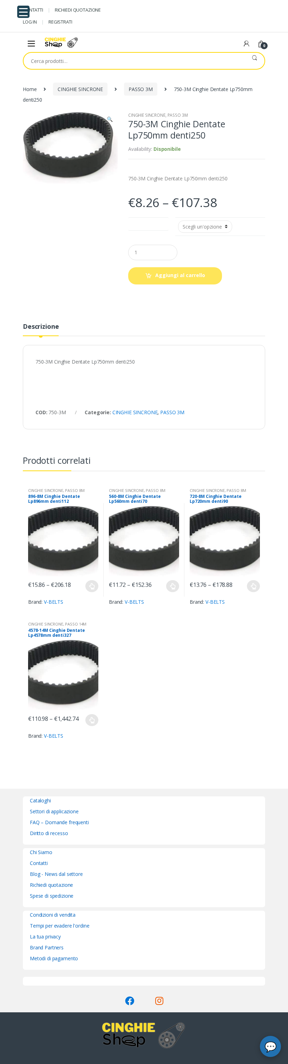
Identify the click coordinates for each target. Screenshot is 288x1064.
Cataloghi (40, 800)
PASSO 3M (141, 89)
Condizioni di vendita (53, 914)
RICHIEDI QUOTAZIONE (78, 10)
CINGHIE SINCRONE (80, 89)
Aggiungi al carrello (180, 275)
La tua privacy (45, 936)
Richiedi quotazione (51, 885)
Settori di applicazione (54, 811)
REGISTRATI (60, 22)
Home (30, 89)
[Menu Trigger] (23, 12)
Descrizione (41, 327)
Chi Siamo (41, 852)
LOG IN (30, 22)
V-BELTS (53, 601)
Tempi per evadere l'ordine (59, 925)
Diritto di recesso (49, 833)
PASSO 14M (75, 624)
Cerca (254, 61)
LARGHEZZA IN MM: (148, 222)
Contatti (39, 863)
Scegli (92, 586)
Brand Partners (47, 947)
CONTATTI (33, 10)
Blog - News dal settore (56, 874)
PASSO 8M (74, 490)
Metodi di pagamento (54, 958)
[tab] (41, 329)
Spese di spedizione (51, 895)
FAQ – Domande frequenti (59, 822)
